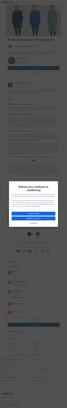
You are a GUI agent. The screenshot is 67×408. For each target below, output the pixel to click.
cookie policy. (36, 206)
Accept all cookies (33, 213)
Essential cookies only (33, 218)
